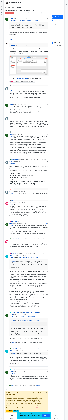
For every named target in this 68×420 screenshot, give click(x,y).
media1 (10, 202)
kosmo (12, 39)
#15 (47, 314)
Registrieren (9, 410)
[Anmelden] (66, 2)
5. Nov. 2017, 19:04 (22, 134)
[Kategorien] (2, 4)
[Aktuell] (2, 7)
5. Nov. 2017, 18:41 (22, 104)
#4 (47, 41)
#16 (47, 350)
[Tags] (2, 10)
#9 (47, 161)
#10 (47, 191)
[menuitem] (66, 2)
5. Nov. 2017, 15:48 (22, 18)
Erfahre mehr (27, 417)
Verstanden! (46, 415)
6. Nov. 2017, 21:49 (22, 314)
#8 (47, 134)
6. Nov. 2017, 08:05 (21, 202)
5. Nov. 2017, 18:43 (21, 117)
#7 (47, 117)
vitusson (11, 18)
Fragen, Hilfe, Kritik (10, 13)
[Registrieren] (66, 4)
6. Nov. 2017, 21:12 (22, 255)
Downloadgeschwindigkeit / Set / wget (29, 20)
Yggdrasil (11, 255)
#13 (47, 240)
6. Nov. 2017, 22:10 (22, 350)
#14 (47, 255)
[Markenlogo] (7, 3)
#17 (47, 371)
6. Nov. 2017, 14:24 (21, 240)
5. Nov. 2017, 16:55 (21, 87)
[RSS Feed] (43, 13)
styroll (10, 41)
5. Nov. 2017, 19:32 (21, 161)
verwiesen (38, 385)
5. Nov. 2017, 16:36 (21, 41)
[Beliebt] (2, 12)
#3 (47, 18)
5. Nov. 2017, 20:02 (21, 191)
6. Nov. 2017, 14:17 (22, 223)
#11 (47, 202)
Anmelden (16, 410)
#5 (47, 87)
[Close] (46, 393)
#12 (47, 223)
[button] (2, 416)
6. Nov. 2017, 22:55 (22, 371)
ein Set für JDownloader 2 (21, 78)
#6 (47, 104)
